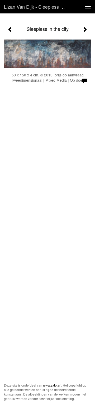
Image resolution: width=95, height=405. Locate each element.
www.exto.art (52, 385)
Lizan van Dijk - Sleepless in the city (36, 6)
